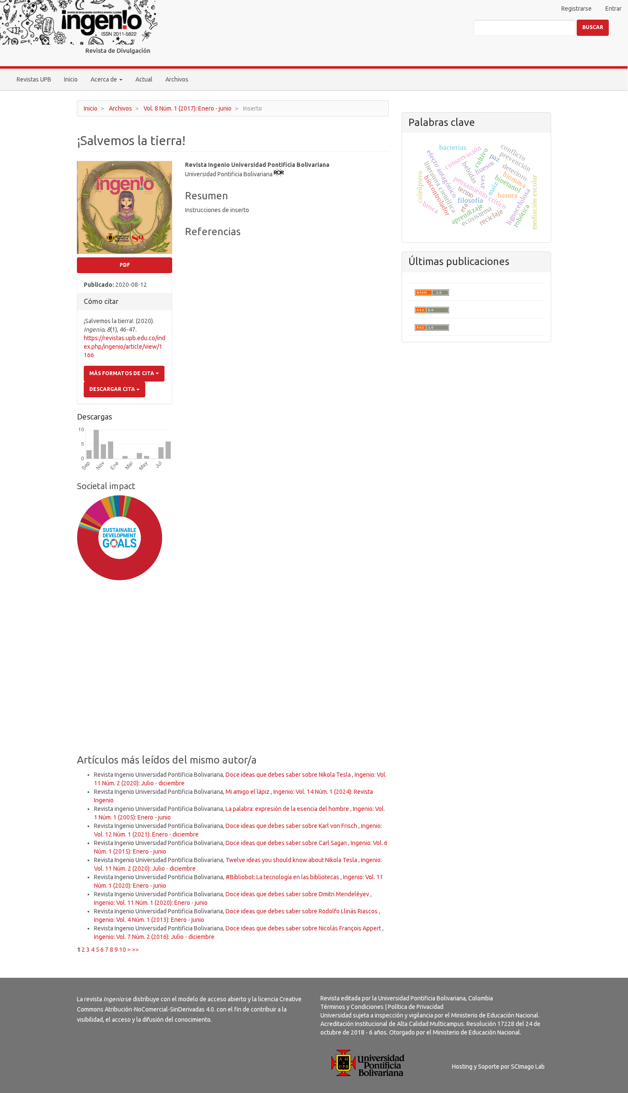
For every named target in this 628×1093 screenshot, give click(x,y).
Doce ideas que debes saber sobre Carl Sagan (287, 842)
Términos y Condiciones (352, 1006)
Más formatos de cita (122, 373)
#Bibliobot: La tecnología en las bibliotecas (283, 877)
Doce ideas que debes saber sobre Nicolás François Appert (304, 928)
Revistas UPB (34, 79)
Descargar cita (112, 389)
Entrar (613, 8)
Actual (144, 79)
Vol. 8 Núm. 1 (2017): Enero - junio (188, 108)
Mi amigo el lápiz (248, 791)
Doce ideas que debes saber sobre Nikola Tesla (289, 774)
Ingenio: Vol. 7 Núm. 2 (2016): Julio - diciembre (154, 936)
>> (135, 949)
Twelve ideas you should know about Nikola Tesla (292, 860)
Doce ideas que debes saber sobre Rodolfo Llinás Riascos (302, 911)
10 (122, 949)
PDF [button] (125, 265)
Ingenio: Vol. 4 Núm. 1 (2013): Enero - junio (149, 919)
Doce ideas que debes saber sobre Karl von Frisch (292, 825)
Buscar (592, 27)
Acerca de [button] (104, 79)
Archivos (176, 79)
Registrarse (576, 8)
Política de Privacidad (415, 1006)
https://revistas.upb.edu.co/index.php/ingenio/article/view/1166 (124, 347)
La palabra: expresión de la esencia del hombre (288, 808)
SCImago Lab (528, 1066)
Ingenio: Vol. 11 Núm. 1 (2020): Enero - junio (151, 902)
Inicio (71, 79)
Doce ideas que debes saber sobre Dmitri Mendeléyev (298, 894)
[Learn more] (116, 715)
